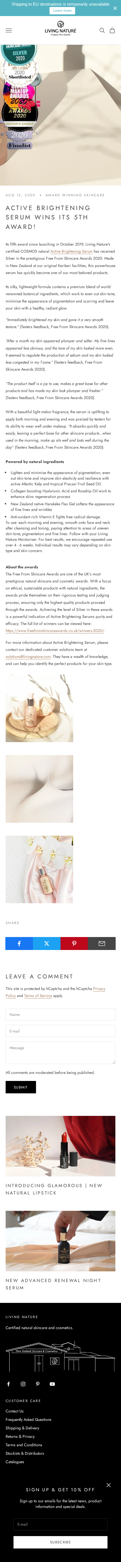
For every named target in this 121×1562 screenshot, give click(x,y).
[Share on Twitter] (46, 943)
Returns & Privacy (20, 1436)
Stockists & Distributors (25, 1453)
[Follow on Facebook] (8, 1384)
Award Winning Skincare (75, 195)
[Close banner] (115, 8)
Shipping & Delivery (22, 1428)
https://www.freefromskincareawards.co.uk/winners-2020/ (55, 630)
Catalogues (15, 1462)
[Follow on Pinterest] (38, 1384)
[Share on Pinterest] (74, 943)
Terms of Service (38, 995)
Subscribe (60, 1542)
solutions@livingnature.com (28, 656)
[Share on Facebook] (19, 943)
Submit (21, 1087)
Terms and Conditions (24, 1445)
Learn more (62, 10)
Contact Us (15, 1411)
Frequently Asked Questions (28, 1419)
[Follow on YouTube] (52, 1384)
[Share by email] (101, 943)
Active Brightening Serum (71, 251)
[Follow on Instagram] (23, 1384)
